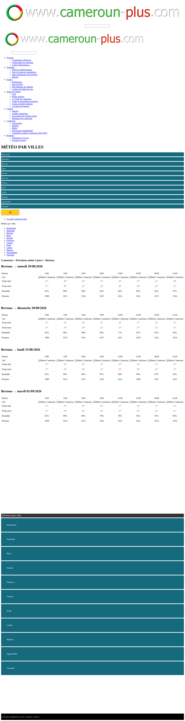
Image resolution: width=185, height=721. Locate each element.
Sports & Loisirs (13, 92)
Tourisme (10, 67)
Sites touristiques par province (25, 75)
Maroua (10, 250)
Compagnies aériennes (21, 60)
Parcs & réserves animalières (24, 72)
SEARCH (79, 26)
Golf (14, 94)
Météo (14, 128)
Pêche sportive (18, 96)
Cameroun (11, 121)
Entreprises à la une (20, 138)
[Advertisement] (82, 450)
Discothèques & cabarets (22, 87)
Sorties (9, 79)
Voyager (10, 58)
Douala (10, 238)
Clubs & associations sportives (25, 101)
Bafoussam (11, 228)
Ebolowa (10, 240)
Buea (9, 235)
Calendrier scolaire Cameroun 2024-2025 (29, 133)
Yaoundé (10, 255)
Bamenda (11, 231)
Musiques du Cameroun (22, 118)
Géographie (17, 123)
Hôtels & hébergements (22, 70)
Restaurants (17, 82)
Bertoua (10, 233)
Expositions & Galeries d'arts (24, 116)
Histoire (15, 126)
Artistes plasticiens (20, 113)
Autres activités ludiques (22, 104)
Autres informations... (21, 65)
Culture (10, 109)
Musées (15, 77)
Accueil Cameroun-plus (17, 219)
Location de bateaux (20, 106)
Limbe (9, 248)
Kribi (9, 245)
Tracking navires (19, 140)
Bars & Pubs (17, 84)
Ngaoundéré (12, 252)
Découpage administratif (22, 130)
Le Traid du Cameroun (21, 99)
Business (10, 135)
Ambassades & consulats (22, 62)
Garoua (10, 243)
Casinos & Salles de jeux (22, 89)
